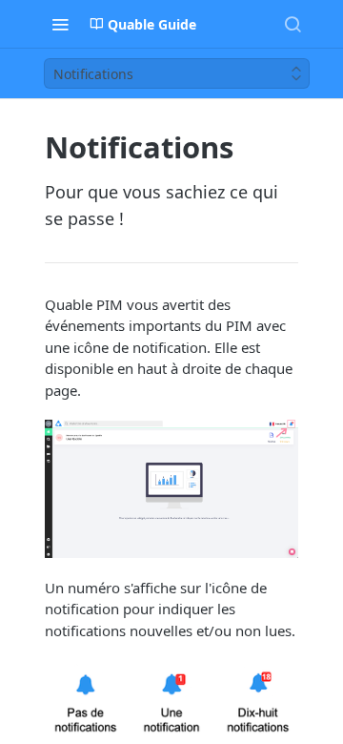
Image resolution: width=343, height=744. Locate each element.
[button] (171, 489)
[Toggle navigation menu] (60, 24)
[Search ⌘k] (292, 24)
